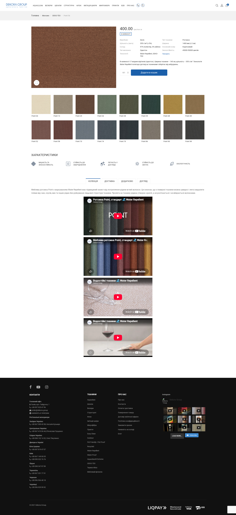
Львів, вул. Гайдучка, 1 (40, 404)
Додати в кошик (149, 72)
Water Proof (91, 455)
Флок (89, 417)
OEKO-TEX (56, 16)
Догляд (144, 181)
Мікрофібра (92, 425)
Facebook (31, 387)
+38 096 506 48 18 (38, 480)
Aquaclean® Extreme (95, 459)
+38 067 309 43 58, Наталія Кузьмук (45, 424)
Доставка (109, 181)
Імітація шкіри (93, 421)
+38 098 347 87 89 (38, 466)
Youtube (38, 387)
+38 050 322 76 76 (38, 459)
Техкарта (166, 54)
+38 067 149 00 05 (38, 456)
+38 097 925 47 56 (38, 407)
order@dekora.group (40, 410)
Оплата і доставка (125, 408)
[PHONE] (139, 6)
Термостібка (92, 468)
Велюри (90, 408)
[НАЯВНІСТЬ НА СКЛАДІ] (143, 6)
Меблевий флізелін (94, 472)
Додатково (127, 181)
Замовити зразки (125, 425)
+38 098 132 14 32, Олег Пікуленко (45, 438)
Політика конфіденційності (129, 421)
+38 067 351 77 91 (38, 473)
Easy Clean (91, 434)
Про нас (121, 400)
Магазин (45, 16)
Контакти (122, 404)
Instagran (46, 387)
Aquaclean (91, 400)
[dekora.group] (16, 5)
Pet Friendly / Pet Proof (96, 442)
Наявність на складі (126, 429)
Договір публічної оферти (128, 417)
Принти (90, 429)
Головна (35, 15)
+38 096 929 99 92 (38, 487)
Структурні (91, 413)
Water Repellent (93, 451)
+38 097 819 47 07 (38, 449)
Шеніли (90, 404)
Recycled (90, 446)
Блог (120, 434)
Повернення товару (126, 413)
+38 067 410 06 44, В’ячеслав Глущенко (47, 431)
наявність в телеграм (40, 413)
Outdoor (90, 438)
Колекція (93, 181)
